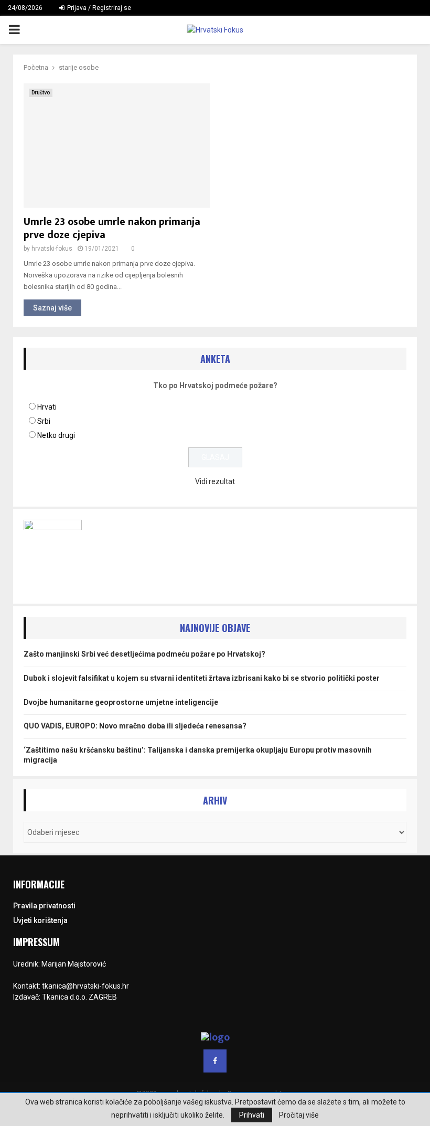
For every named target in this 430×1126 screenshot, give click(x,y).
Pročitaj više (299, 1115)
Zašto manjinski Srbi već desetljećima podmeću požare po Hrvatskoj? (144, 654)
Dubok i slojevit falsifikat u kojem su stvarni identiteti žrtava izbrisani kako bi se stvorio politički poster (202, 678)
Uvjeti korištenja (40, 920)
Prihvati (251, 1115)
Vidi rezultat (215, 481)
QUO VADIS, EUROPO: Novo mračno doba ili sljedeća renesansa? (135, 726)
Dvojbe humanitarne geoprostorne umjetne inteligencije (121, 702)
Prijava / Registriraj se (98, 8)
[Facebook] (215, 1061)
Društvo (40, 92)
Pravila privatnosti (44, 906)
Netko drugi (56, 435)
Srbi (43, 421)
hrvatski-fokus (51, 248)
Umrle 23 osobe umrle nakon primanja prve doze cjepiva (112, 228)
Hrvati (47, 407)
